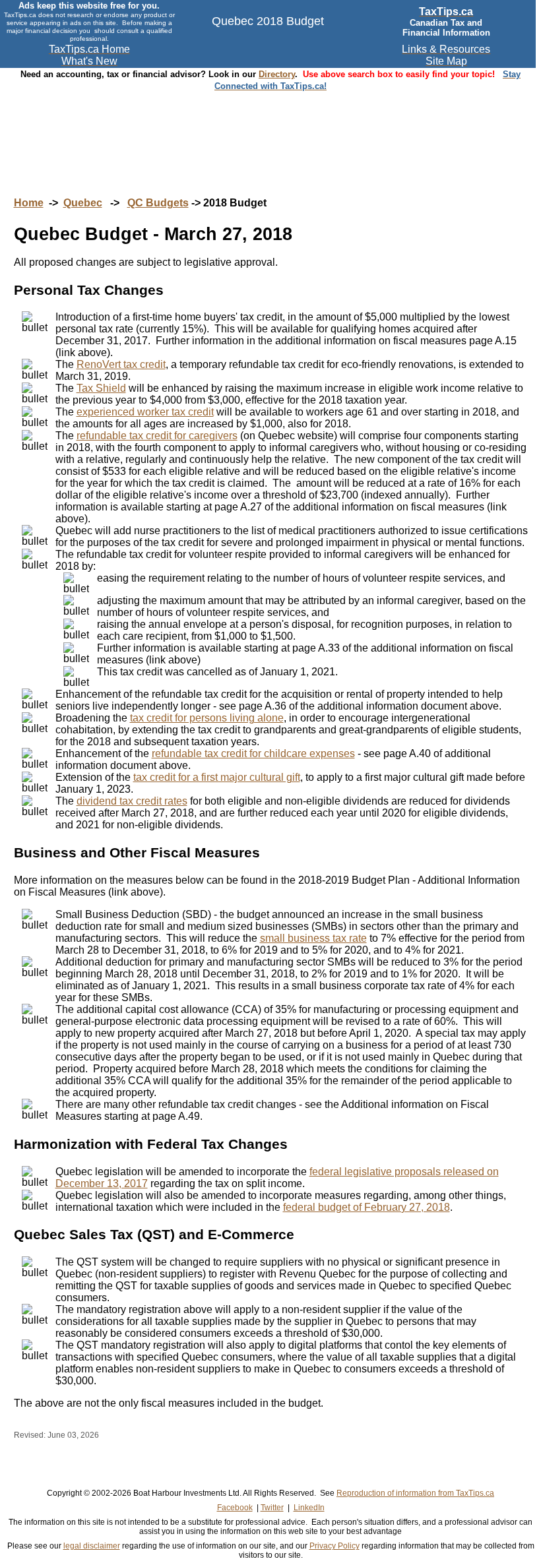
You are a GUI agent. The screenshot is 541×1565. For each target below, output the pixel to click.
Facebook (235, 1507)
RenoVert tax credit (121, 364)
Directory (277, 74)
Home (29, 202)
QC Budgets (158, 202)
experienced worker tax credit (145, 411)
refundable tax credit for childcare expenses (253, 753)
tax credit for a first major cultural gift (216, 777)
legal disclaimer (91, 1545)
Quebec (82, 202)
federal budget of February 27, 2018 (366, 1207)
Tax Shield (101, 388)
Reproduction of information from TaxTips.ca (415, 1493)
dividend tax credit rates (132, 801)
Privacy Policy (334, 1545)
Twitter (272, 1507)
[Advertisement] (270, 131)
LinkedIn (309, 1507)
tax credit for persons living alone (207, 717)
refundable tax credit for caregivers (157, 435)
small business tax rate (313, 938)
